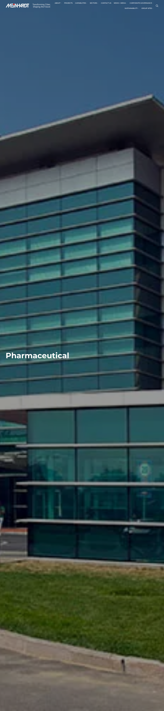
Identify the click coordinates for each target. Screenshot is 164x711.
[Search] (157, 5)
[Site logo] (28, 5)
